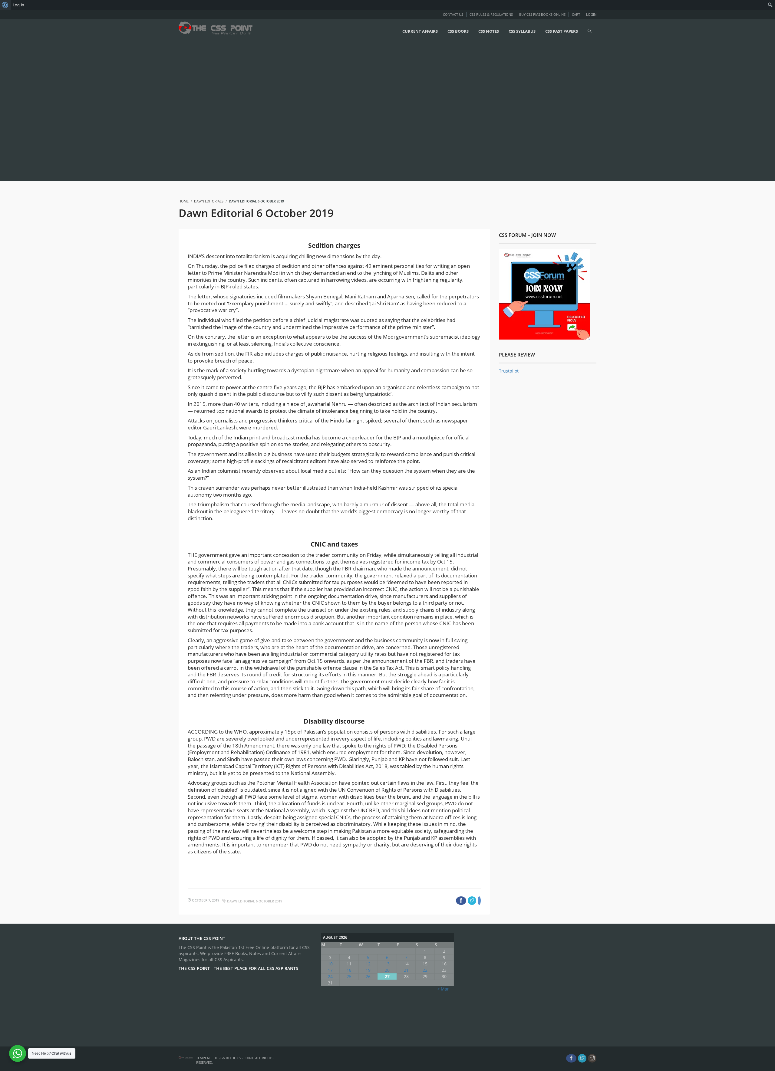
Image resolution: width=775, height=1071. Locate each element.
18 (349, 970)
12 (368, 964)
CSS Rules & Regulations (491, 14)
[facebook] (571, 1058)
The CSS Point (241, 1058)
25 (349, 976)
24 (330, 976)
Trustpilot (509, 371)
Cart (576, 14)
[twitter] (582, 1058)
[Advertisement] (181, 111)
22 (425, 970)
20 (387, 970)
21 (406, 970)
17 (330, 970)
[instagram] (592, 1058)
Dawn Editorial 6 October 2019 (254, 901)
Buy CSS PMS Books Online (542, 14)
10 (330, 964)
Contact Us (453, 14)
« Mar (443, 989)
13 (387, 964)
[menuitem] (5, 5)
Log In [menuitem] (18, 4)
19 (368, 970)
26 (368, 976)
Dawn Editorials (208, 201)
